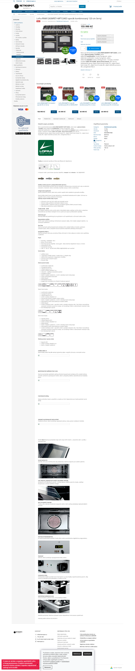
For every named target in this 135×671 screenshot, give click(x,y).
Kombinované (19, 56)
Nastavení (47, 667)
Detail (54, 112)
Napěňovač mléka (20, 88)
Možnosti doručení (86, 44)
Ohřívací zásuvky (20, 46)
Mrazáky (18, 29)
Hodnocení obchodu (62, 642)
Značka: (74, 21)
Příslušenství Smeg (21, 97)
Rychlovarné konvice (21, 67)
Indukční (18, 54)
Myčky (17, 39)
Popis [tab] (39, 118)
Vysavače (18, 90)
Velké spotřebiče (18, 22)
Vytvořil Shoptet (118, 667)
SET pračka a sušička (21, 37)
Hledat (82, 6)
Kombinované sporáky (110, 127)
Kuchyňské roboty (20, 78)
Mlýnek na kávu (20, 86)
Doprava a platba (61, 640)
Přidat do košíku (95, 48)
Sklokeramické (20, 52)
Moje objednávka (58, 1)
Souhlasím (87, 654)
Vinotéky (18, 27)
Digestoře (18, 59)
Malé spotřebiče (18, 65)
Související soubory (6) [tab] (59, 118)
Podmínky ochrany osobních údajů (66, 638)
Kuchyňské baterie (20, 94)
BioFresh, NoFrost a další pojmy (88, 646)
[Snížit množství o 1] (86, 49)
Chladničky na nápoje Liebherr (88, 638)
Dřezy (17, 92)
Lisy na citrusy (19, 75)
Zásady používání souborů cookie (66, 644)
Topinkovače (19, 73)
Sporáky (18, 48)
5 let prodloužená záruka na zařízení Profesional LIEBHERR (88, 634)
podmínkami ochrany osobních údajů (56, 662)
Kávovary (18, 69)
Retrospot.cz (40, 641)
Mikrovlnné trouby (20, 61)
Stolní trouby (19, 63)
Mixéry (17, 71)
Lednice (18, 25)
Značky (16, 101)
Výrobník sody (19, 82)
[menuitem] (17, 11)
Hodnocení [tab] (71, 118)
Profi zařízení (19, 31)
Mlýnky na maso (20, 84)
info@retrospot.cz (42, 634)
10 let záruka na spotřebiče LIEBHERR (87, 641)
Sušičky (17, 35)
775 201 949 (40, 637)
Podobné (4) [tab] (47, 118)
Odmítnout (77, 654)
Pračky (17, 33)
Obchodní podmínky (71, 1)
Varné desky (19, 42)
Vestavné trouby (20, 44)
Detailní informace (85, 70)
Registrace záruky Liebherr (87, 644)
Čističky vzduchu (20, 99)
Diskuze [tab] (79, 118)
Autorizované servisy (62, 648)
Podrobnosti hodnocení (62, 21)
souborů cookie (55, 661)
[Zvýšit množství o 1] (86, 48)
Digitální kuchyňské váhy (22, 80)
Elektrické (18, 50)
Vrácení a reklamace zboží (64, 646)
